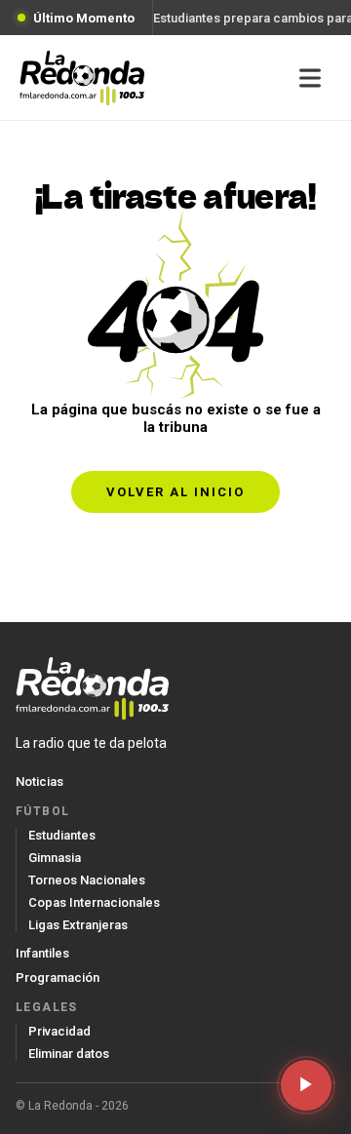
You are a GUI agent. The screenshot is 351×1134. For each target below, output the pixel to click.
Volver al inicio (175, 492)
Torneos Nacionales (86, 880)
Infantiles (42, 953)
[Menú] (310, 78)
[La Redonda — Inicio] (82, 78)
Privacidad (59, 1031)
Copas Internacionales (94, 902)
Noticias (39, 781)
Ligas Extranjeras (78, 925)
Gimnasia (54, 857)
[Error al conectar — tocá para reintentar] (306, 1085)
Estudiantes (62, 835)
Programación (57, 977)
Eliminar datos (68, 1053)
